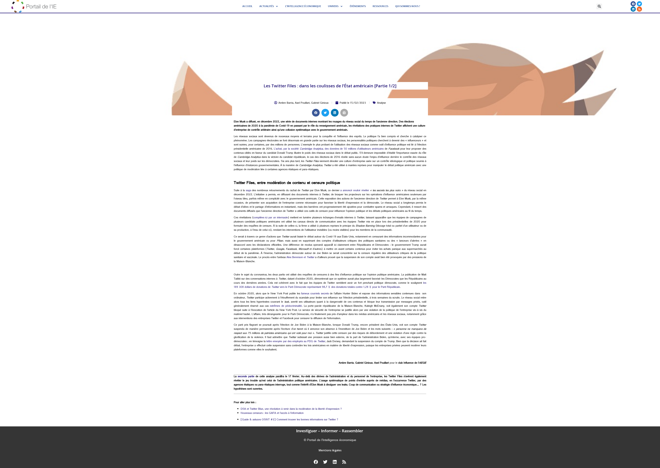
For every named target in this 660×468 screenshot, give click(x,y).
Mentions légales (330, 450)
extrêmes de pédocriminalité (286, 306)
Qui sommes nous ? (407, 6)
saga (248, 190)
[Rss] (639, 9)
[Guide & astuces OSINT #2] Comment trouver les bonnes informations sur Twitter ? (289, 420)
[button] (599, 6)
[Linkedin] (633, 9)
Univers (333, 6)
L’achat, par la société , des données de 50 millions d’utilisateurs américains (329, 149)
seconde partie (246, 376)
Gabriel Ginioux (319, 103)
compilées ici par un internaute (270, 218)
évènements (358, 6)
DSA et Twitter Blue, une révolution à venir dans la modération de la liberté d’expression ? (291, 409)
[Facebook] (633, 3)
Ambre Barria (285, 103)
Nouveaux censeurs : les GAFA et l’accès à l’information (272, 413)
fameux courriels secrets (315, 294)
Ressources (380, 6)
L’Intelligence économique (303, 6)
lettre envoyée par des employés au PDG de (295, 341)
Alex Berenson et (300, 257)
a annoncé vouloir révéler (354, 190)
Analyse (381, 103)
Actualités (266, 6)
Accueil (247, 6)
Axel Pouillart (302, 103)
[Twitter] (639, 3)
